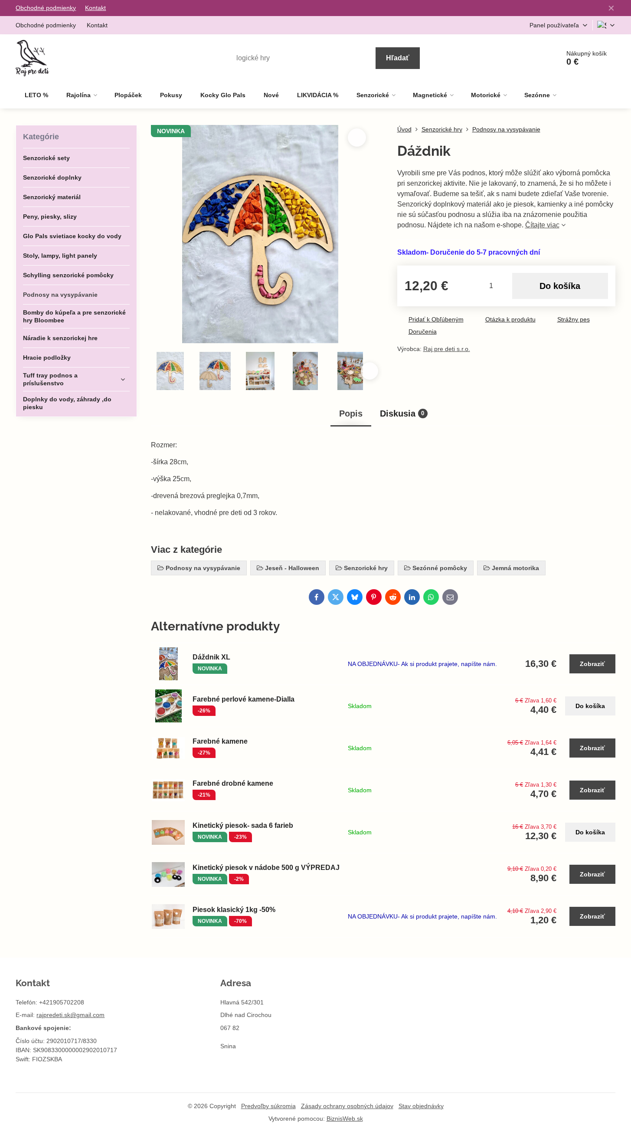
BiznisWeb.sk (345, 1118)
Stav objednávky (421, 1105)
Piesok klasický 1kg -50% (234, 909)
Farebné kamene (220, 741)
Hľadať (397, 58)
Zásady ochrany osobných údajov (347, 1105)
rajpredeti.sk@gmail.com (70, 1014)
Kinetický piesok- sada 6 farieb (243, 825)
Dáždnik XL (211, 657)
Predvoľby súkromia (268, 1105)
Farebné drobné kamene (233, 783)
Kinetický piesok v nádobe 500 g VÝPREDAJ (266, 867)
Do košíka (559, 286)
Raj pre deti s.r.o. (446, 348)
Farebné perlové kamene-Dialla (243, 699)
